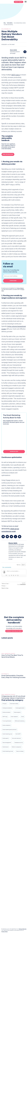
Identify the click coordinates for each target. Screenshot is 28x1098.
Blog (5, 22)
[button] (24, 51)
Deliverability (9, 22)
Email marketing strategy (8, 653)
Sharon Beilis (13, 50)
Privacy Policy (4, 931)
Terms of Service (20, 288)
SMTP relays (15, 75)
